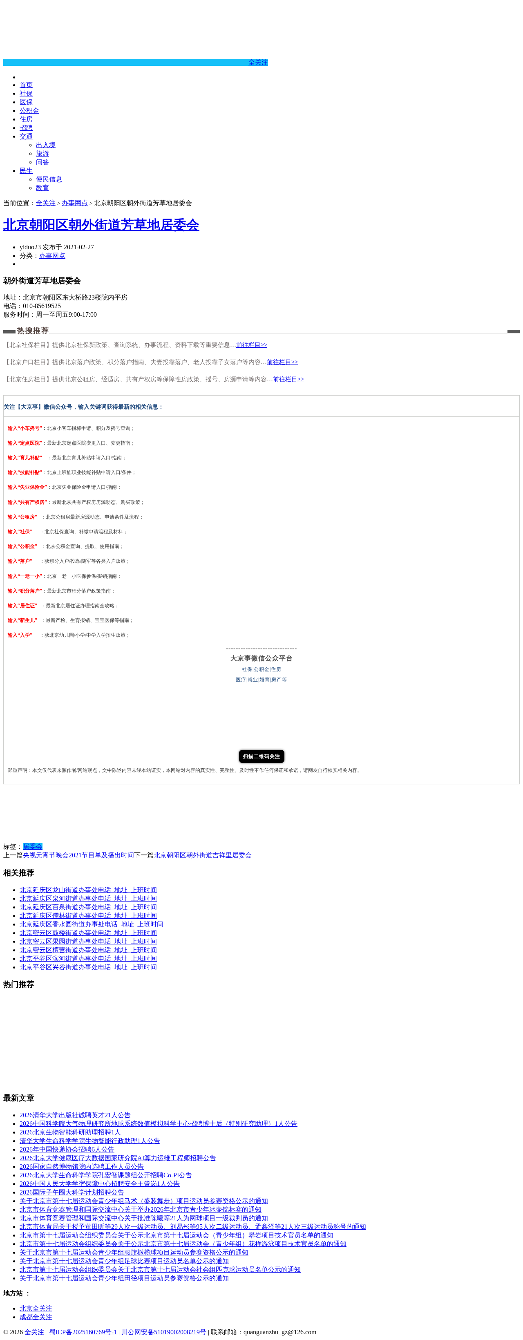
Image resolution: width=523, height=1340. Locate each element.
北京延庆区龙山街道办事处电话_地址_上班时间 (88, 889)
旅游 (42, 153)
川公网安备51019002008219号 (163, 1332)
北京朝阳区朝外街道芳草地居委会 (101, 224)
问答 (42, 162)
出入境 (46, 144)
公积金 (29, 110)
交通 (26, 136)
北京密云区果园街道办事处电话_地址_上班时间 (88, 941)
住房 (26, 119)
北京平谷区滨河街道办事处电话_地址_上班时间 (88, 958)
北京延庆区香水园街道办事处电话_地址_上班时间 (91, 924)
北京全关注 (36, 1308)
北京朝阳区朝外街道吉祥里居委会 (203, 855)
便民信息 (49, 179)
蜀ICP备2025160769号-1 (83, 1332)
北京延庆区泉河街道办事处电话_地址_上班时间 (88, 898)
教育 (42, 187)
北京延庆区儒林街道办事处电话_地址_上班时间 (88, 915)
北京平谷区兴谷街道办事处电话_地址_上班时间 (88, 967)
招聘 (26, 127)
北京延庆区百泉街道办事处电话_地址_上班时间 (88, 907)
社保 (26, 93)
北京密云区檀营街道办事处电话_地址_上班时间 (88, 949)
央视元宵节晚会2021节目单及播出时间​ (78, 855)
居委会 (32, 846)
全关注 (258, 62)
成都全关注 (36, 1316)
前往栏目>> (251, 345)
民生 (26, 170)
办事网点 (75, 202)
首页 (26, 84)
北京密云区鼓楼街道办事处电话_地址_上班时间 (88, 932)
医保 (26, 101)
